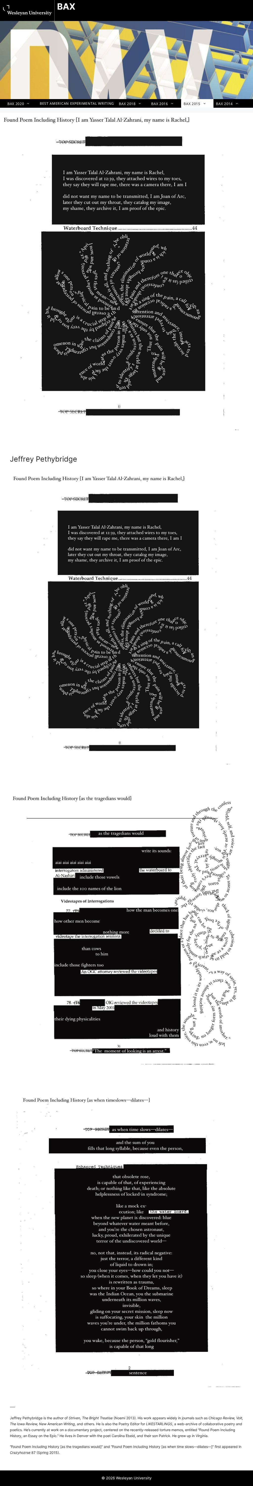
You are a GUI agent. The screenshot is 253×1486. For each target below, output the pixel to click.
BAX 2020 (15, 103)
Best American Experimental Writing (77, 103)
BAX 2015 (192, 103)
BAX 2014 (224, 103)
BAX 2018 (127, 103)
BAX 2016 (159, 103)
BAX (66, 6)
